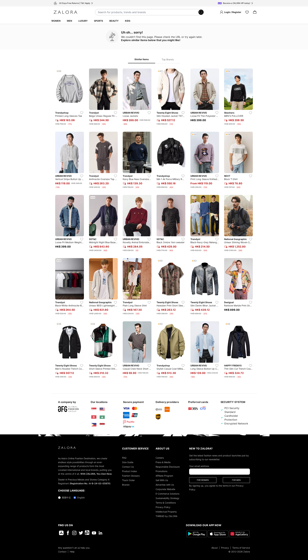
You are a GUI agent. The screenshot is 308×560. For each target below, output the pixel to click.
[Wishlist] (247, 12)
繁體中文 (66, 497)
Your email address (199, 466)
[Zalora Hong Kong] (94, 417)
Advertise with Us (165, 484)
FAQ (124, 457)
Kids (127, 20)
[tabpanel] (154, 224)
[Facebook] (67, 533)
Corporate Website (165, 489)
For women (203, 480)
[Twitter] (81, 533)
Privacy (225, 547)
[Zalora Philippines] (94, 425)
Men (69, 20)
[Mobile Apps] (61, 533)
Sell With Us (162, 480)
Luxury (83, 20)
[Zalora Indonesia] (102, 425)
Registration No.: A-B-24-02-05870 (90, 483)
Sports (98, 20)
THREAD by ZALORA (166, 516)
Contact (62, 551)
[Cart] (255, 12)
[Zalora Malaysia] (102, 409)
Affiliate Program (164, 475)
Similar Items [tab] (141, 59)
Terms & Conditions (166, 502)
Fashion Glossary (131, 475)
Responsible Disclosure (168, 466)
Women (55, 20)
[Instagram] (74, 533)
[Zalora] (65, 12)
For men (236, 480)
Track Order (128, 480)
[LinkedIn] (100, 533)
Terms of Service (241, 547)
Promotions (161, 471)
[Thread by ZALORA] (87, 533)
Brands (125, 484)
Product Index (129, 471)
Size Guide (127, 462)
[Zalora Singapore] (94, 409)
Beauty (114, 20)
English (81, 497)
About (214, 547)
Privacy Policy (163, 507)
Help (72, 551)
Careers (160, 457)
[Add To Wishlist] (81, 112)
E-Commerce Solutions (167, 493)
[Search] (201, 12)
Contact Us (128, 466)
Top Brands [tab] (168, 59)
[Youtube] (94, 533)
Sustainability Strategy (167, 498)
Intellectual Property (166, 511)
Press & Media (163, 462)
